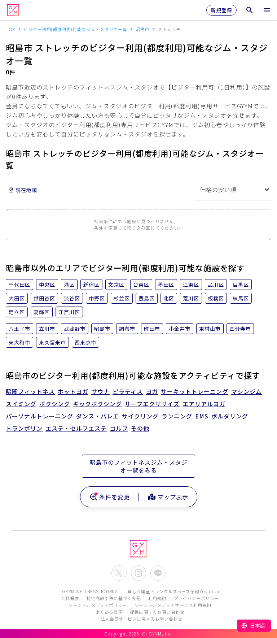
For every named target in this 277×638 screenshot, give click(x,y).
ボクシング (54, 403)
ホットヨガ (73, 391)
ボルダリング (229, 416)
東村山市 (210, 328)
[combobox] (233, 189)
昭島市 (102, 328)
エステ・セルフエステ (76, 428)
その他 (140, 428)
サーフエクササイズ (152, 403)
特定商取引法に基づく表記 (113, 598)
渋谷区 (72, 298)
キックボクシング (97, 403)
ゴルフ (119, 428)
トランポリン (24, 428)
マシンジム (246, 391)
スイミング (21, 403)
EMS (201, 416)
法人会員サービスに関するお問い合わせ (142, 619)
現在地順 (26, 190)
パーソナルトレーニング (39, 416)
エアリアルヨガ (204, 403)
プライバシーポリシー (196, 598)
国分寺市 (240, 328)
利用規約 (157, 598)
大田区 (17, 298)
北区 (168, 298)
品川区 (216, 284)
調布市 (127, 328)
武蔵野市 (74, 328)
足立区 (17, 312)
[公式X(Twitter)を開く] (119, 573)
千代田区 (19, 284)
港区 (69, 284)
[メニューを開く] (267, 10)
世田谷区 (44, 298)
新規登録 (221, 10)
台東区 (141, 284)
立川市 (47, 328)
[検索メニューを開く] (249, 10)
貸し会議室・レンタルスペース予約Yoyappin (173, 591)
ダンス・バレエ (97, 416)
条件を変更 (114, 496)
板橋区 (216, 298)
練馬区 (241, 298)
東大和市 (19, 342)
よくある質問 (109, 612)
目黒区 (241, 284)
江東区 (191, 284)
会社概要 (70, 598)
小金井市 (179, 328)
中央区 (47, 284)
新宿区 (91, 284)
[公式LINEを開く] (158, 573)
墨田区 (166, 284)
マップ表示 (173, 496)
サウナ (100, 391)
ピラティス (128, 391)
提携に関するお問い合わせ (157, 612)
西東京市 (85, 342)
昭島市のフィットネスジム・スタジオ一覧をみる (138, 466)
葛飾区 (42, 312)
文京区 (116, 284)
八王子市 (19, 328)
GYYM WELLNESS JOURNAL (91, 591)
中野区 (97, 298)
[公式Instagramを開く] (138, 573)
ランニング (177, 416)
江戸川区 (69, 312)
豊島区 (146, 298)
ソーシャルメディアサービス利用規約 (173, 605)
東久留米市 (52, 342)
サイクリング (140, 416)
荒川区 (191, 298)
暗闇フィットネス (30, 391)
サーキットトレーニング (194, 391)
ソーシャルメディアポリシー (98, 605)
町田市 (152, 328)
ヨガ (152, 391)
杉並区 (122, 298)
